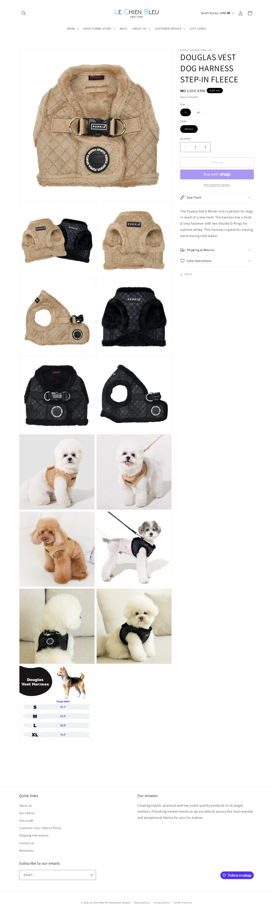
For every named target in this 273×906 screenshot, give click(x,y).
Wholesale (26, 850)
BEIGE (191, 130)
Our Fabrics (27, 813)
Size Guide (26, 820)
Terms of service (183, 902)
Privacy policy (162, 902)
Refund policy (142, 902)
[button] (24, 13)
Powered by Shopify (120, 902)
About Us (25, 805)
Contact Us (26, 843)
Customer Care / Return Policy (40, 828)
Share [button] (188, 274)
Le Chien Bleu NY (99, 902)
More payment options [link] (217, 184)
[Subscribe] (91, 875)
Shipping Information (34, 835)
